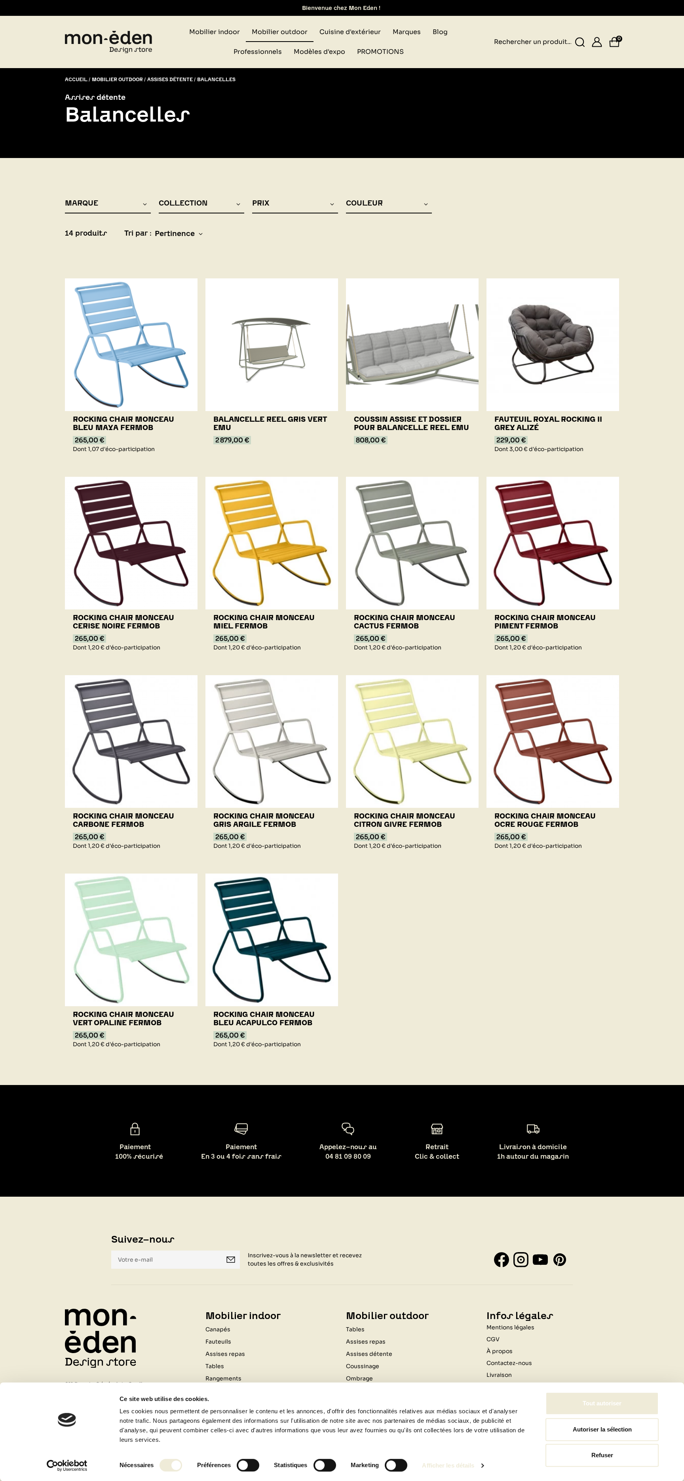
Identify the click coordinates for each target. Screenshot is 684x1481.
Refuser (602, 1455)
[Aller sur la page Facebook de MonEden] (501, 1258)
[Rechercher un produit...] (580, 42)
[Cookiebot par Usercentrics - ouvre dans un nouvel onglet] (67, 1465)
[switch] (248, 1465)
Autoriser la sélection (602, 1429)
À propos (499, 1351)
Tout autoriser (602, 1403)
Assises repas (225, 1353)
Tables (214, 1366)
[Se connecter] (597, 42)
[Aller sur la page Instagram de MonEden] (521, 1258)
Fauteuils (218, 1341)
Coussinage (362, 1366)
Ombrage (359, 1378)
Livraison (499, 1374)
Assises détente (369, 1353)
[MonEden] (108, 41)
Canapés (217, 1329)
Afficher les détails (448, 1465)
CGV (493, 1339)
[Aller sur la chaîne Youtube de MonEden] (540, 1258)
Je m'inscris (231, 1260)
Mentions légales (510, 1327)
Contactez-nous (509, 1363)
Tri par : (138, 233)
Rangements (223, 1378)
